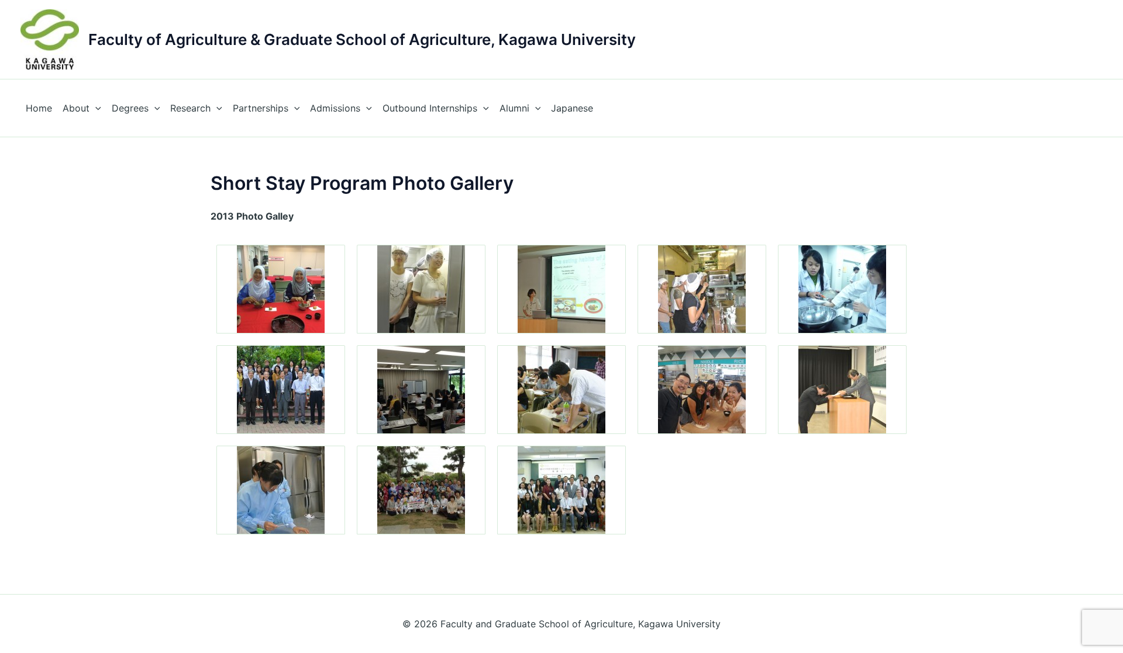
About (76, 108)
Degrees (130, 108)
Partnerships (260, 108)
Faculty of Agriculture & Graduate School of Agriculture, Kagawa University (362, 39)
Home (39, 108)
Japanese (572, 108)
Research (190, 108)
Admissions (335, 108)
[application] (95, 108)
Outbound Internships (430, 108)
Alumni (514, 108)
